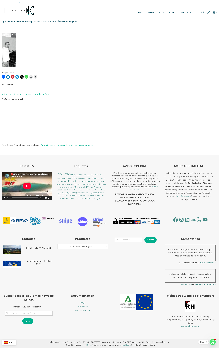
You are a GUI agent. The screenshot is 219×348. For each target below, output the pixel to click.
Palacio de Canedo (81, 190)
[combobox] (82, 246)
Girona (101, 181)
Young (91, 199)
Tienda (184, 12)
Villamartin (64, 199)
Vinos (71, 199)
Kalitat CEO (186, 284)
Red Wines (70, 196)
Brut (93, 175)
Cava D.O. (71, 178)
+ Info (172, 12)
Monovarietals (67, 187)
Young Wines (98, 199)
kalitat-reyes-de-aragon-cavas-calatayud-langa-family (26, 94)
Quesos (71, 192)
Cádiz (65, 181)
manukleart (125, 345)
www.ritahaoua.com (190, 326)
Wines (85, 198)
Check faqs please (183, 196)
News (151, 12)
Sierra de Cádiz (97, 196)
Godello (58, 184)
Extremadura (84, 181)
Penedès (91, 190)
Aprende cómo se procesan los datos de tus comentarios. (67, 145)
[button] (9, 221)
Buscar (150, 240)
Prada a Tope (100, 190)
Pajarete (69, 190)
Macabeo (89, 184)
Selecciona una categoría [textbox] (81, 247)
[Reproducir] (5, 198)
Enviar (28, 321)
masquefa (96, 184)
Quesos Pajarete (97, 193)
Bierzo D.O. (85, 174)
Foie (90, 181)
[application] (27, 186)
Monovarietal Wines (83, 187)
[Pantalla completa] (49, 198)
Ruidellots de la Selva (83, 196)
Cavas (79, 178)
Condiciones (82, 307)
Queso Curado (62, 193)
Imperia (63, 184)
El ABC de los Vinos (207, 263)
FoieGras (95, 181)
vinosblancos (78, 199)
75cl (61, 174)
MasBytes (87, 345)
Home (141, 12)
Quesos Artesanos (82, 193)
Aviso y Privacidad (83, 310)
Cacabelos (61, 178)
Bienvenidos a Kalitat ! (205, 284)
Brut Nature (99, 175)
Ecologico (73, 181)
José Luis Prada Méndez (77, 184)
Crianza (95, 178)
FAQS (162, 12)
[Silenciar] (45, 198)
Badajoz (76, 175)
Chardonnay (86, 178)
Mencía (102, 184)
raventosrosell (62, 196)
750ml (69, 174)
